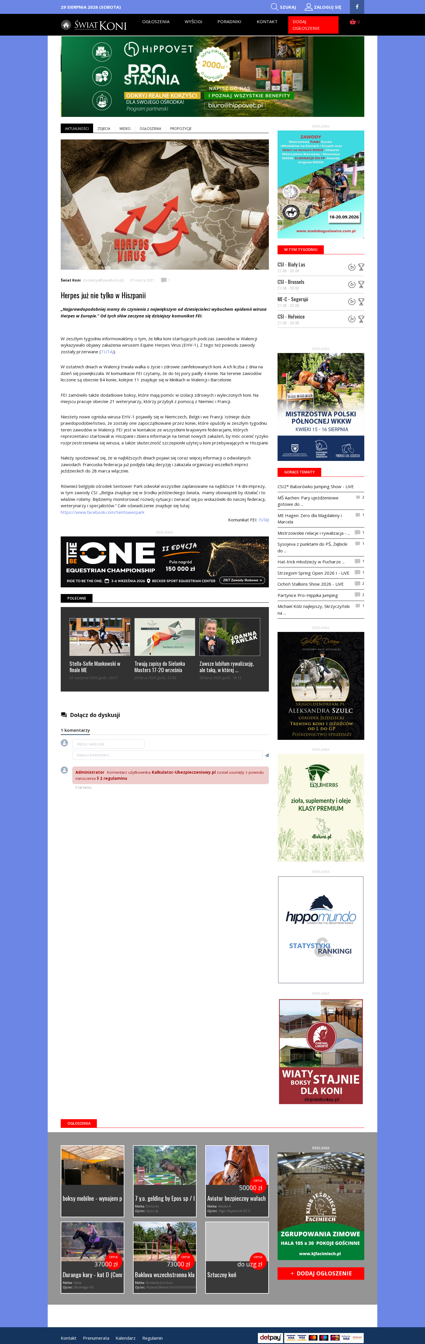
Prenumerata (96, 1338)
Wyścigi (193, 21)
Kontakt (267, 21)
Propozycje (180, 128)
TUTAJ (107, 351)
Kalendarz (126, 1338)
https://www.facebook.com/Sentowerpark (102, 512)
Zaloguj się (327, 7)
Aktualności (77, 128)
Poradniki (229, 21)
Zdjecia (103, 128)
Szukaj (288, 7)
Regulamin (152, 1338)
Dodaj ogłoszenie (306, 25)
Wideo (125, 128)
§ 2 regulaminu (112, 778)
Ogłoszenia (155, 21)
